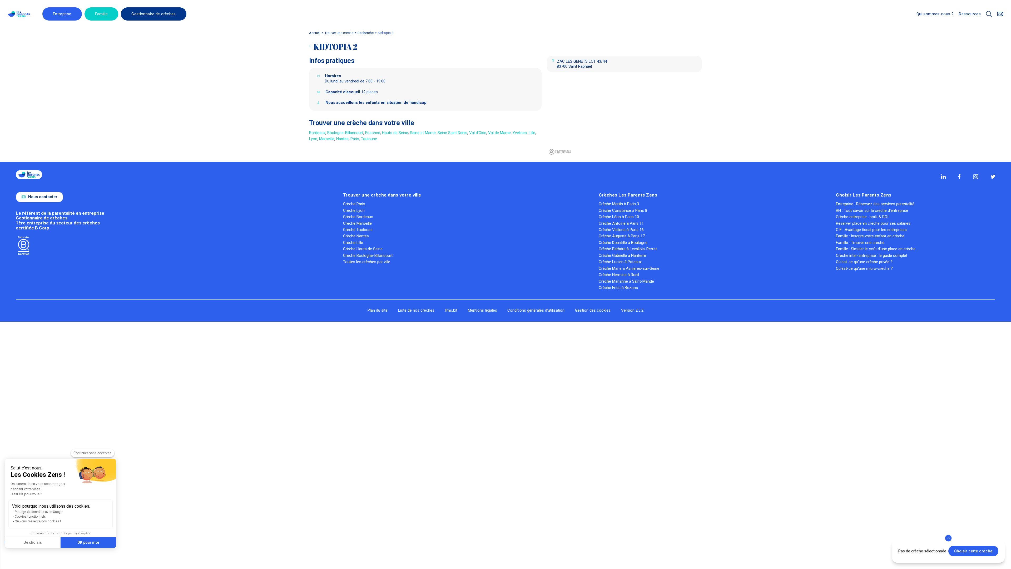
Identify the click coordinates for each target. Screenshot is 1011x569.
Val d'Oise (477, 132)
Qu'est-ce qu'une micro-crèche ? (864, 268)
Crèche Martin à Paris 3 (619, 204)
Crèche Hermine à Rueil (619, 274)
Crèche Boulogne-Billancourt (368, 255)
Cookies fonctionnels (30, 516)
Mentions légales (482, 310)
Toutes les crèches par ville (366, 261)
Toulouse (369, 138)
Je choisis (33, 542)
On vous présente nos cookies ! (38, 521)
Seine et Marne (423, 132)
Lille (532, 132)
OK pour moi (88, 542)
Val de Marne (499, 132)
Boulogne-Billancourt (345, 132)
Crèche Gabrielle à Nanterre (622, 255)
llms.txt (451, 310)
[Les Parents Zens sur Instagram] (975, 176)
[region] (624, 116)
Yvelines (520, 132)
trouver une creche (339, 33)
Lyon (313, 138)
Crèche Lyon (354, 210)
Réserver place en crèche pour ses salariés (873, 223)
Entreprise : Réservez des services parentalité (875, 204)
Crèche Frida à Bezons (618, 287)
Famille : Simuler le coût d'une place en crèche (875, 249)
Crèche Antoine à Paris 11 (621, 223)
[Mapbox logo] (560, 152)
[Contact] (1000, 14)
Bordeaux (317, 132)
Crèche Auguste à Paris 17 (622, 236)
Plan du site (378, 310)
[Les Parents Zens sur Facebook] (959, 176)
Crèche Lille (353, 242)
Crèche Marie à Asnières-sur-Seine (629, 268)
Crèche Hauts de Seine (363, 249)
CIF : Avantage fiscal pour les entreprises (871, 229)
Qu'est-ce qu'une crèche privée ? (864, 261)
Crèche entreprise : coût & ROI (862, 216)
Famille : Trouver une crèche (860, 242)
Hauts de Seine (395, 132)
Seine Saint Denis (452, 132)
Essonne (372, 132)
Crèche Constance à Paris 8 (623, 210)
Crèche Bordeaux (358, 216)
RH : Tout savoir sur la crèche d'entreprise (872, 210)
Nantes (342, 138)
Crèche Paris (354, 204)
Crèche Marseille (357, 223)
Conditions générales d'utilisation (535, 310)
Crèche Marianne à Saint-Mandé (626, 281)
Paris (354, 138)
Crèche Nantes (356, 236)
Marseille (326, 138)
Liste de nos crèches (416, 310)
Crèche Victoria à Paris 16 (621, 229)
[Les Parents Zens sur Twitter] (993, 177)
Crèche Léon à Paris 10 (619, 216)
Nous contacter (42, 196)
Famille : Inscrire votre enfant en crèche (870, 236)
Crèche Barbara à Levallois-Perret (628, 249)
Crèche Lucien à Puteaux (620, 261)
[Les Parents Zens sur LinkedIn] (943, 176)
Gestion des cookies (593, 310)
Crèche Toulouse (358, 229)
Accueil (314, 33)
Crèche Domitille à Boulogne (623, 242)
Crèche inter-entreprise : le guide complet (871, 255)
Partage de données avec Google (39, 512)
